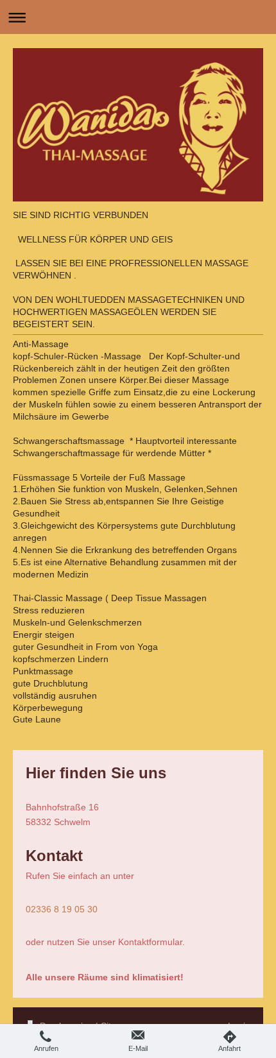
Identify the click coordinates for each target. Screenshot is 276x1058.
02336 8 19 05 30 (62, 909)
